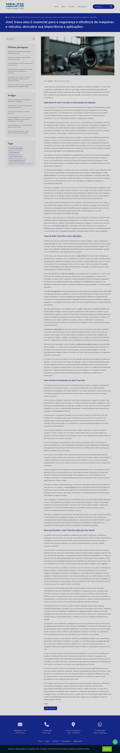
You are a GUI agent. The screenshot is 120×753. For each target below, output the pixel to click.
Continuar (107, 749)
